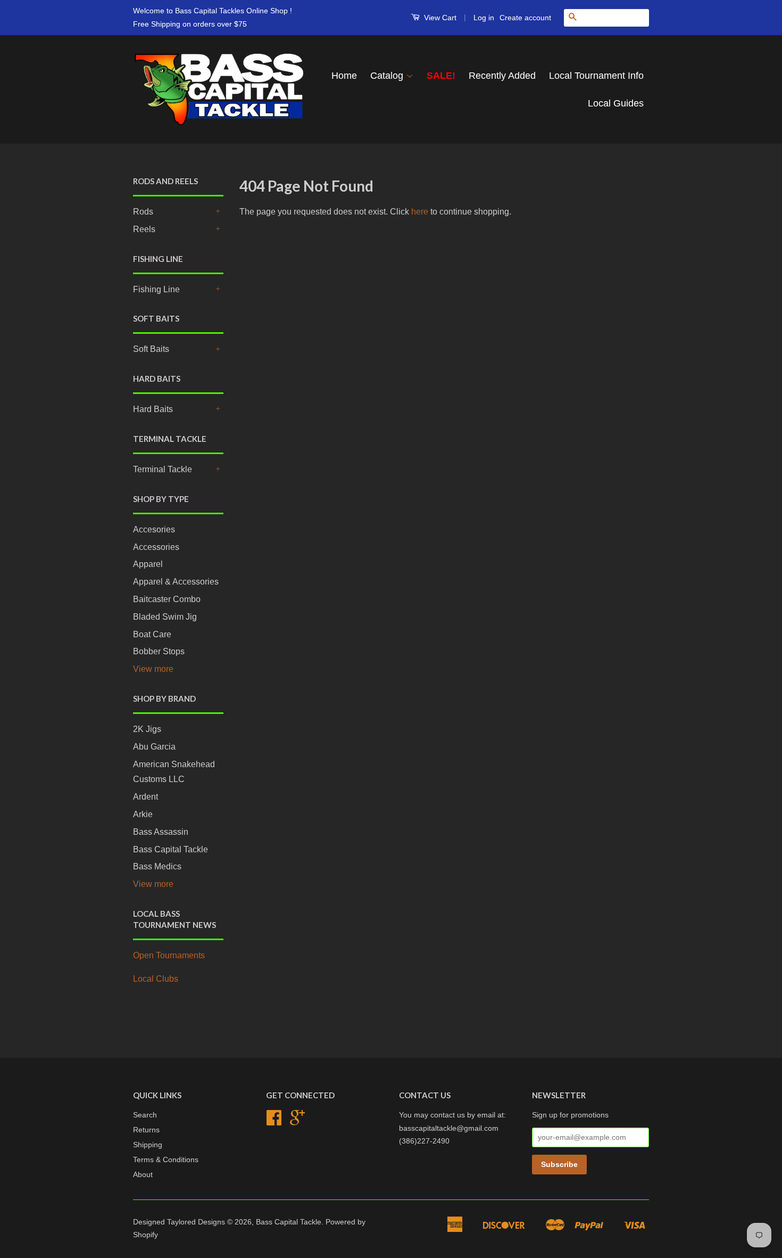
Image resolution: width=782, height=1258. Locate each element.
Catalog (388, 75)
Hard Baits (153, 409)
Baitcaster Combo (167, 599)
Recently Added (502, 75)
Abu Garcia (154, 746)
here (419, 211)
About (143, 1175)
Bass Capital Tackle (170, 849)
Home (344, 75)
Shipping (147, 1145)
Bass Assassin (160, 831)
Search (145, 1115)
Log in (483, 17)
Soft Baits (151, 348)
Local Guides (616, 103)
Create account (525, 17)
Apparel (148, 564)
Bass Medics (157, 866)
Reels (144, 229)
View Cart (439, 17)
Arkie (143, 814)
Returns (146, 1130)
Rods (143, 211)
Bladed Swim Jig (165, 616)
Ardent (145, 796)
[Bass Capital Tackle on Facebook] (274, 1121)
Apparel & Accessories (176, 581)
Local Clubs (155, 978)
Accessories (156, 547)
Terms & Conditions (165, 1160)
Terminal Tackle (162, 469)
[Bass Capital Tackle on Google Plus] (297, 1121)
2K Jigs (147, 729)
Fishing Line (156, 289)
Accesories (154, 529)
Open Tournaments (169, 955)
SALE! (441, 75)
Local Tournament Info (596, 75)
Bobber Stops (159, 651)
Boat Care (152, 634)
